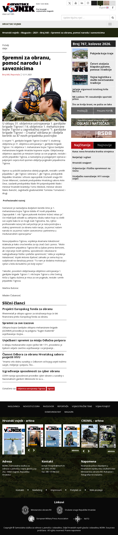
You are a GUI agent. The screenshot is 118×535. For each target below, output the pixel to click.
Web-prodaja (96, 490)
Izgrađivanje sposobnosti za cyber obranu (31, 371)
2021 (35, 32)
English (102, 7)
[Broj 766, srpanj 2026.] (13, 439)
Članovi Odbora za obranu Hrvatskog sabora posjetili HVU (33, 355)
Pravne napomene (73, 530)
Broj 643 (44, 32)
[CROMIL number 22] (107, 436)
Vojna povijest (103, 406)
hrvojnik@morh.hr (56, 465)
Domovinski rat (53, 411)
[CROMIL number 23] (89, 436)
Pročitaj (81, 110)
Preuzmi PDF (104, 110)
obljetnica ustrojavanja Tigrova (31, 388)
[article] (93, 53)
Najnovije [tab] (104, 145)
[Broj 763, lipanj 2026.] (71, 435)
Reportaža (15, 74)
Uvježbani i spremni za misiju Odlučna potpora (34, 340)
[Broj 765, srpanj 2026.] (34, 435)
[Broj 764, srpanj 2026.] (53, 435)
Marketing (37, 490)
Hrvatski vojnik (11, 24)
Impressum (56, 490)
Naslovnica (14, 406)
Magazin (26, 32)
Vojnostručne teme (82, 406)
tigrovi (51, 388)
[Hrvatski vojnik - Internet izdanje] (29, 8)
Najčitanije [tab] (82, 145)
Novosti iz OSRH (31, 406)
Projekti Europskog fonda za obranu (27, 309)
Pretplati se (75, 490)
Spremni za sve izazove (18, 323)
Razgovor (48, 406)
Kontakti (20, 490)
